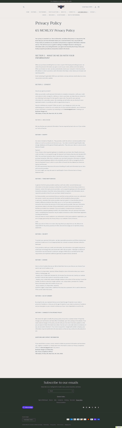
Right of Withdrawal (43, 400)
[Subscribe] (72, 391)
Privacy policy (53, 424)
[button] (23, 7)
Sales (55, 400)
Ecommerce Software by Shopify (36, 424)
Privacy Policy (79, 400)
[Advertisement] (61, 366)
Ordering (66, 400)
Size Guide (72, 400)
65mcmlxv (28, 424)
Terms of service (60, 424)
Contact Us (60, 400)
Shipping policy (68, 424)
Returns (51, 400)
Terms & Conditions (61, 402)
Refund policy (46, 424)
